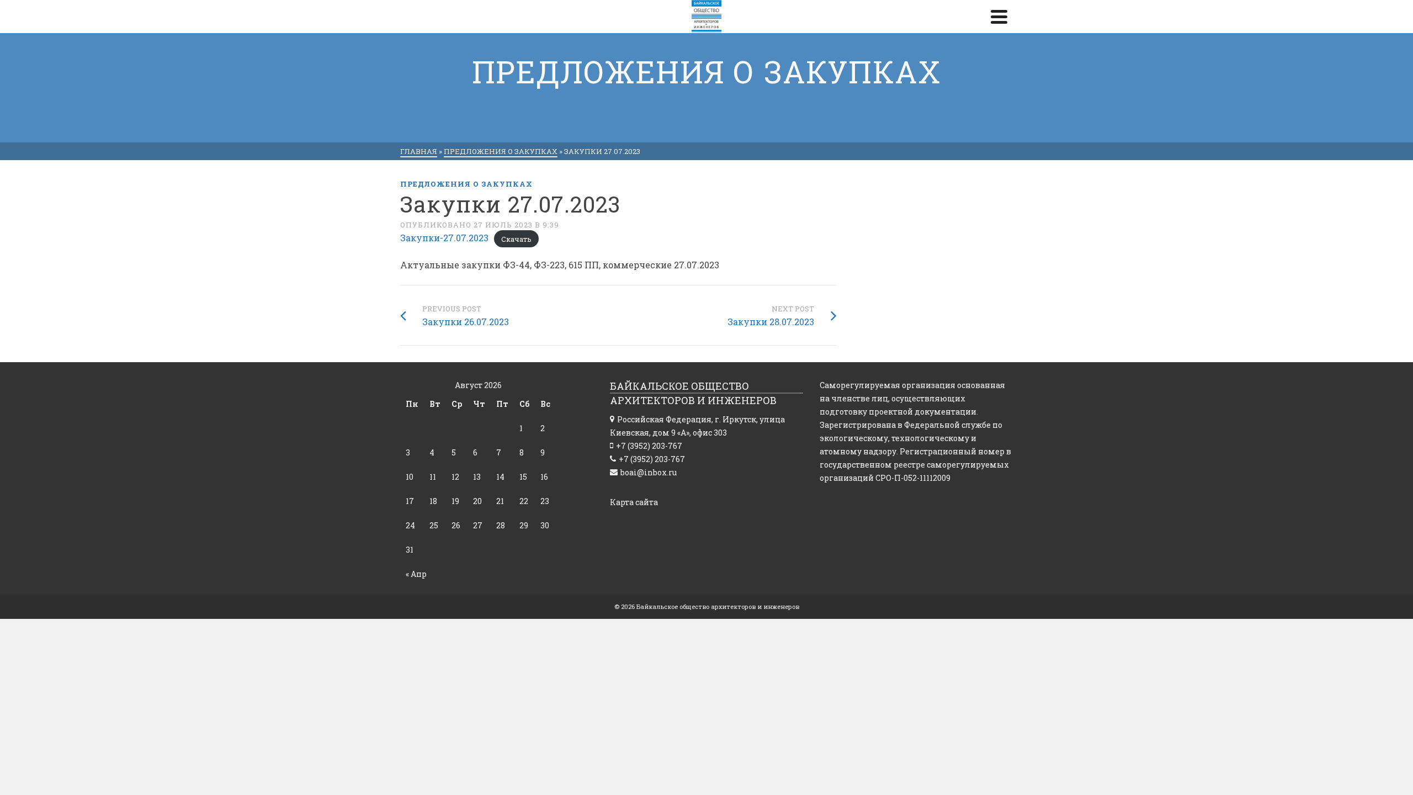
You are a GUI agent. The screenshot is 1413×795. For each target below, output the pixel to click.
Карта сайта (634, 502)
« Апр (416, 574)
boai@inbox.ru (648, 472)
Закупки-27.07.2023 (444, 237)
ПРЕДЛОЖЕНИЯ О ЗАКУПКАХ (466, 184)
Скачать (516, 238)
